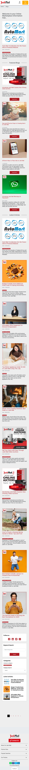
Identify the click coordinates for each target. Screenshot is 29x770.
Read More (14, 99)
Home (2, 6)
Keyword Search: (8, 645)
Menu (20, 3)
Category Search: (7, 667)
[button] (14, 745)
